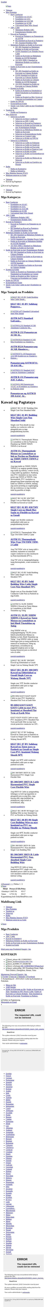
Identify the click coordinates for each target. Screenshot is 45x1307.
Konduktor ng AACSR (24, 21)
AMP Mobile (11, 987)
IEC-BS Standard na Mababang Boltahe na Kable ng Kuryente (27, 48)
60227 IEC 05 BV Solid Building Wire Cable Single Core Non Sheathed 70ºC (24, 584)
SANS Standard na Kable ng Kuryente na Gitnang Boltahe (26, 76)
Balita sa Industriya (18, 171)
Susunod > (7, 884)
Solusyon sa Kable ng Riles (25, 151)
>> (12, 884)
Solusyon (9, 913)
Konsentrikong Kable (19, 104)
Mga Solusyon (11, 114)
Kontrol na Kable (17, 88)
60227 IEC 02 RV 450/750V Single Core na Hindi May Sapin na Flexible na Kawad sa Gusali (25, 511)
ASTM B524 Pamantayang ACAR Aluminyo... (24, 347)
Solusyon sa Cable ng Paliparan (27, 143)
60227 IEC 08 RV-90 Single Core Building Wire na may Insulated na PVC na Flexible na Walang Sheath (24, 824)
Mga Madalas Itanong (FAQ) (17, 173)
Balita (8, 167)
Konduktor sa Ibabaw (29, 996)
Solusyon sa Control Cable (25, 136)
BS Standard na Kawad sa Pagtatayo (29, 41)
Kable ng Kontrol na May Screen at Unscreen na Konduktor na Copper (28, 98)
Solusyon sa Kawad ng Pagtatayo (28, 123)
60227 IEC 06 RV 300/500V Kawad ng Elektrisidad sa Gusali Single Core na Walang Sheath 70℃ (24, 674)
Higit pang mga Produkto (10, 949)
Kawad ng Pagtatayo (18, 34)
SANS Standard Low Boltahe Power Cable (27, 239)
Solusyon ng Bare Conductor (26, 119)
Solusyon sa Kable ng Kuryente (27, 147)
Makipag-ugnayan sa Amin (16, 175)
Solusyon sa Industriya (19, 141)
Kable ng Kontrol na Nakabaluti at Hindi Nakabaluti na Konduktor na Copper (28, 93)
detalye (22, 435)
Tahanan (9, 10)
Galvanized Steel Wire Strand (26, 25)
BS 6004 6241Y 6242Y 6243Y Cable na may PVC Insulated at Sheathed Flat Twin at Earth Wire (24, 709)
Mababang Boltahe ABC (24, 30)
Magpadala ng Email (9, 1002)
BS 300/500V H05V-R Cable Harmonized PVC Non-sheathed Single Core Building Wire (25, 858)
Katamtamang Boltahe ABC (26, 32)
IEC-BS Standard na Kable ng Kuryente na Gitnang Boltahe (26, 72)
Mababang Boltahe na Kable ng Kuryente (26, 45)
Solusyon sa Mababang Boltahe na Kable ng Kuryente (28, 131)
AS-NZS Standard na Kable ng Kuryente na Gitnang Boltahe (27, 85)
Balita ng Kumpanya (18, 169)
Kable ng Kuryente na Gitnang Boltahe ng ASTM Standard (27, 81)
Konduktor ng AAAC (23, 17)
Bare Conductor (17, 15)
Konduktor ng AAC (23, 19)
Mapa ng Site (11, 985)
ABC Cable (15, 28)
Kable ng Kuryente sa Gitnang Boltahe (23, 993)
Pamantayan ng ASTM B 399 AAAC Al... (23, 394)
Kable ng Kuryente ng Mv (16, 989)
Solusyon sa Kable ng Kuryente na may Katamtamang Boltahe (28, 126)
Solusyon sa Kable (18, 117)
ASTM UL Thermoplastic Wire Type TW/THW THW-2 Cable (24, 542)
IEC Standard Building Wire (26, 43)
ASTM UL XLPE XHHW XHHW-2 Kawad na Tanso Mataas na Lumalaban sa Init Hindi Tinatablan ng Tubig (24, 620)
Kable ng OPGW (17, 101)
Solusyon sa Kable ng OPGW (26, 138)
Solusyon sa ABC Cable (24, 121)
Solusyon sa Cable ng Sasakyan (27, 145)
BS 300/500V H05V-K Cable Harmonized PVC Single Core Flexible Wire (25, 784)
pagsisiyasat (15, 435)
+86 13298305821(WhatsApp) (32, 966)
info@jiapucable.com (24, 962)
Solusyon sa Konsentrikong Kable (28, 134)
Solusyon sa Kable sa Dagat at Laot (28, 149)
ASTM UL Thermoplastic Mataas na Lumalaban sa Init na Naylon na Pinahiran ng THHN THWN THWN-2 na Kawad (25, 456)
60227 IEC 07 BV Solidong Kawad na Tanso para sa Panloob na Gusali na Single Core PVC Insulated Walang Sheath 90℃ (25, 749)
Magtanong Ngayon (8, 974)
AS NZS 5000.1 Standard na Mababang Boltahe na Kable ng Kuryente (27, 62)
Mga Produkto (11, 12)
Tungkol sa (10, 110)
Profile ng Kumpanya (19, 112)
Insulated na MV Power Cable (21, 992)
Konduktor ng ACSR (23, 23)
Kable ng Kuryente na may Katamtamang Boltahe (25, 250)
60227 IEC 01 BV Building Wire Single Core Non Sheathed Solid (24, 418)
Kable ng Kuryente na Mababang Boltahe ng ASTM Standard (28, 57)
